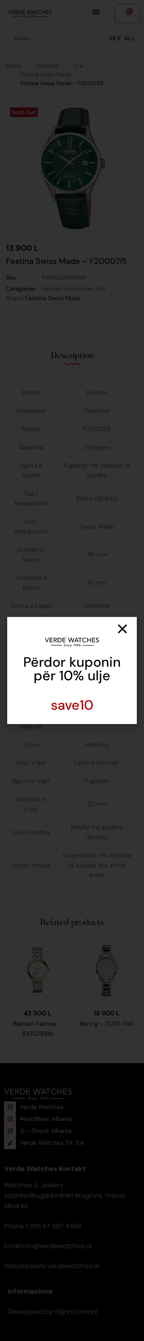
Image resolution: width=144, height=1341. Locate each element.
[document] (72, 670)
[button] (122, 629)
